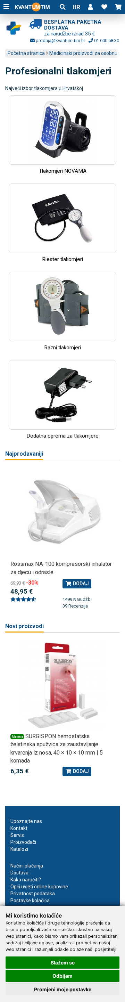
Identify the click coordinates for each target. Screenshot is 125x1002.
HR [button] (76, 6)
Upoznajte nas (26, 821)
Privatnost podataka (32, 893)
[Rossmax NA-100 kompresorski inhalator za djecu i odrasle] (62, 513)
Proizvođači (23, 842)
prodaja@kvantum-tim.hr (60, 40)
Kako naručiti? (25, 879)
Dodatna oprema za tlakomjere (62, 436)
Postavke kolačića (30, 900)
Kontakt (18, 828)
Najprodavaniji (24, 453)
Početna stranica (26, 53)
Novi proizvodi (24, 626)
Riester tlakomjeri (62, 259)
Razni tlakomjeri (62, 347)
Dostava (19, 872)
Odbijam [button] (62, 976)
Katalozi (19, 849)
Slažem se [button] (63, 963)
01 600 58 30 (106, 40)
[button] (90, 7)
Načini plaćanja (26, 866)
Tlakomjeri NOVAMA (62, 171)
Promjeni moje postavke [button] (62, 989)
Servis (17, 835)
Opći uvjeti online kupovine (39, 886)
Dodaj (80, 583)
